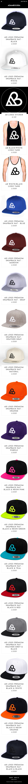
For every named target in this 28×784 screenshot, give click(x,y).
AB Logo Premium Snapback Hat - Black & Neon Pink (14, 488)
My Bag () (24, 1)
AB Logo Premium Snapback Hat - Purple (14, 448)
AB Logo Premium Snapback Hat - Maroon (14, 261)
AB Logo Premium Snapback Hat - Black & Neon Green (14, 527)
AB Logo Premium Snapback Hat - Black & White (14, 686)
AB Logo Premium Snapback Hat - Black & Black (14, 767)
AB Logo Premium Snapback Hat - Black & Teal (14, 566)
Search (11, 777)
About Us (16, 777)
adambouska (14, 5)
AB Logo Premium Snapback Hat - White (14, 79)
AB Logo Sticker (14, 115)
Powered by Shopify (9, 781)
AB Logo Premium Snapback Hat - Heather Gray (14, 337)
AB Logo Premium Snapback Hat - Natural (14, 370)
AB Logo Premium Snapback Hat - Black (14, 39)
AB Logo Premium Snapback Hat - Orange (14, 409)
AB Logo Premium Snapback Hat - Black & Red (14, 605)
